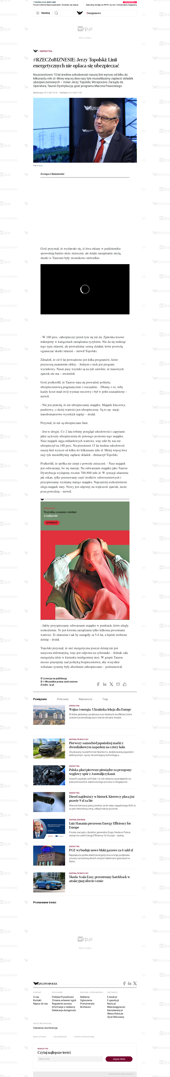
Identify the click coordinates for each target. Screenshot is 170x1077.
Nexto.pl (111, 1003)
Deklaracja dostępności (64, 1010)
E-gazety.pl (113, 1000)
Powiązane (40, 699)
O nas (36, 997)
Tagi (105, 699)
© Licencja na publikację (54, 678)
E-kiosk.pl (112, 997)
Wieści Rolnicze (115, 1013)
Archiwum (85, 1007)
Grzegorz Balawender (53, 174)
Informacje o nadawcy (63, 1007)
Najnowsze (85, 699)
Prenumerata (87, 1003)
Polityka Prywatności (63, 997)
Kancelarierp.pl (115, 1010)
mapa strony (39, 1037)
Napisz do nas (40, 1003)
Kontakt (37, 1000)
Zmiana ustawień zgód (64, 1000)
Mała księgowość (116, 1007)
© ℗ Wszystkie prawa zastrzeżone (59, 681)
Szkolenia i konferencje (45, 1028)
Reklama (84, 997)
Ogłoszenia (86, 1000)
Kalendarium (60, 1037)
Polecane (63, 699)
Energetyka (46, 51)
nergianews (94, 13)
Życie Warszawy (115, 1017)
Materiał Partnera (77, 820)
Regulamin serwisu (62, 1003)
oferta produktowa (84, 1037)
